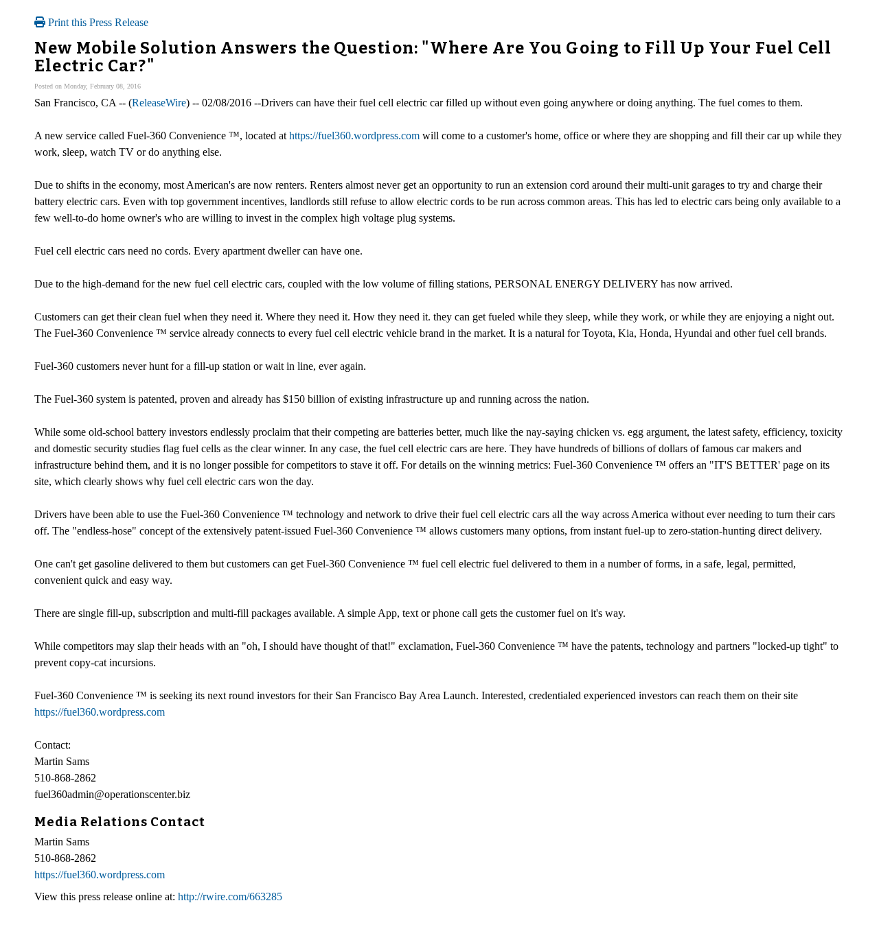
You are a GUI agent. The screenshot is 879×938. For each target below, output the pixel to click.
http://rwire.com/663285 (230, 896)
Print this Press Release (96, 22)
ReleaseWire (159, 102)
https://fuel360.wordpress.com (354, 135)
